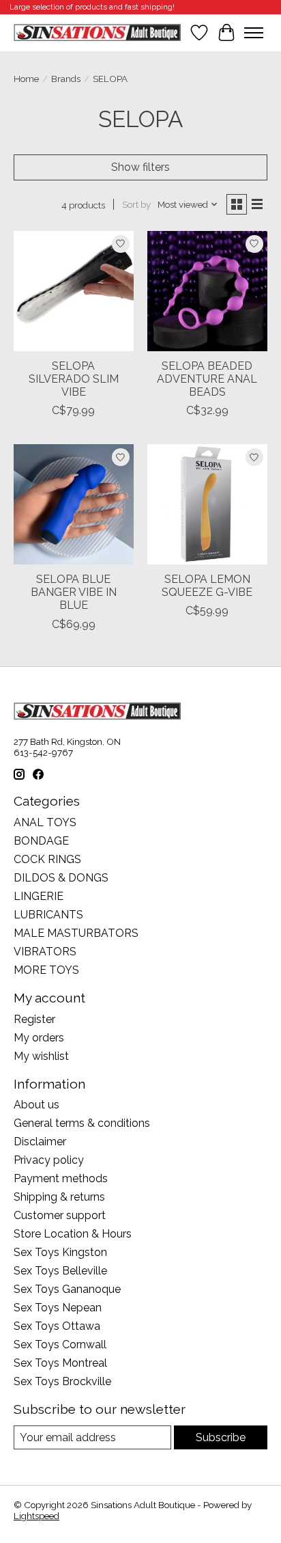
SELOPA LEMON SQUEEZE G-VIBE (207, 586)
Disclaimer (40, 1141)
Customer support (60, 1215)
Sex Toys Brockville (62, 1381)
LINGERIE (38, 896)
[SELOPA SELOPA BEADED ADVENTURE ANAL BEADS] (207, 291)
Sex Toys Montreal (60, 1362)
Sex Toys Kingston (60, 1252)
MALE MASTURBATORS (76, 933)
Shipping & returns (59, 1196)
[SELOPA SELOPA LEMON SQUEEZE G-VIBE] (207, 504)
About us (36, 1104)
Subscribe (221, 1437)
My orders (39, 1037)
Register (34, 1019)
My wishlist (41, 1056)
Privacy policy (49, 1159)
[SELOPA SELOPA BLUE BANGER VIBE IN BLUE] (74, 504)
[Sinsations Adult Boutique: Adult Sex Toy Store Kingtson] (97, 32)
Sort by (136, 204)
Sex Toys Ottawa (57, 1326)
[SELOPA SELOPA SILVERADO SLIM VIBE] (74, 291)
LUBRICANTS (48, 914)
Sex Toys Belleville (60, 1270)
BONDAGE (41, 840)
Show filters (140, 167)
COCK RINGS (47, 859)
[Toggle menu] (253, 32)
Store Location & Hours (73, 1233)
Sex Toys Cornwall (60, 1344)
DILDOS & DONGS (61, 877)
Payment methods (61, 1178)
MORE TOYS (46, 970)
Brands (65, 78)
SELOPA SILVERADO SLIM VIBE (74, 378)
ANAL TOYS (45, 822)
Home (26, 78)
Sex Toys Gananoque (67, 1289)
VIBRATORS (45, 951)
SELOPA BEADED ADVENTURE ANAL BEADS (207, 378)
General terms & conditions (82, 1123)
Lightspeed (36, 1515)
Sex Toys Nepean (58, 1307)
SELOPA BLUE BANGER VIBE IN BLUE (74, 592)
